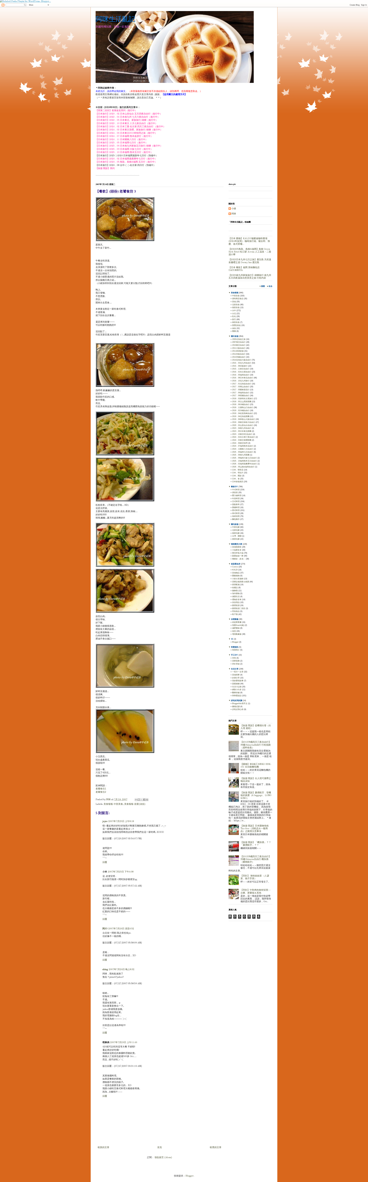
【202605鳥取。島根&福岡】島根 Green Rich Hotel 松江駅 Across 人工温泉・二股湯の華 (250, 252)
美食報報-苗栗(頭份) (134, 804)
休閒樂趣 (234, 619)
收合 (270, 286)
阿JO (105, 929)
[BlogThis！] (138, 799)
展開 (263, 286)
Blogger (189, 1176)
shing (105, 969)
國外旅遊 (234, 336)
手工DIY (234, 655)
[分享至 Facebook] (144, 799)
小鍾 (233, 209)
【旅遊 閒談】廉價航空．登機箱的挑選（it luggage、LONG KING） (255, 795)
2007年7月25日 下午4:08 (121, 872)
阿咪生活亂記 (115, 18)
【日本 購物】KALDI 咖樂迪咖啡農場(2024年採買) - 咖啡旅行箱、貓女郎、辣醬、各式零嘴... (249, 241)
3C (232, 639)
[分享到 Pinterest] (147, 799)
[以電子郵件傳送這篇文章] (136, 799)
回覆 (104, 862)
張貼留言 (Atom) (163, 1157)
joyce (105, 821)
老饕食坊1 (101, 788)
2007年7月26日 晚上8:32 (121, 969)
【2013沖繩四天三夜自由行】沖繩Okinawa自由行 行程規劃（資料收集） (255, 745)
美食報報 (234, 293)
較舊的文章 (215, 1147)
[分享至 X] (141, 799)
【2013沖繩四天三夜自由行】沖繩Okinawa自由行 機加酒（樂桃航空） (255, 859)
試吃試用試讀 (236, 700)
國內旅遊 (234, 524)
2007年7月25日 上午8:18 (121, 821)
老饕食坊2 (101, 792)
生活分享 (234, 669)
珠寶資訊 (234, 647)
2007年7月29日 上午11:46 (123, 1042)
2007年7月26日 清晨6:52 (121, 929)
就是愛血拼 (235, 564)
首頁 (159, 1147)
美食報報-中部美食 (113, 804)
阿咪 (233, 214)
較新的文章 (103, 1147)
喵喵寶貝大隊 (236, 544)
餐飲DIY (234, 486)
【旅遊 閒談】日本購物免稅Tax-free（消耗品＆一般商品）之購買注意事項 (254, 829)
